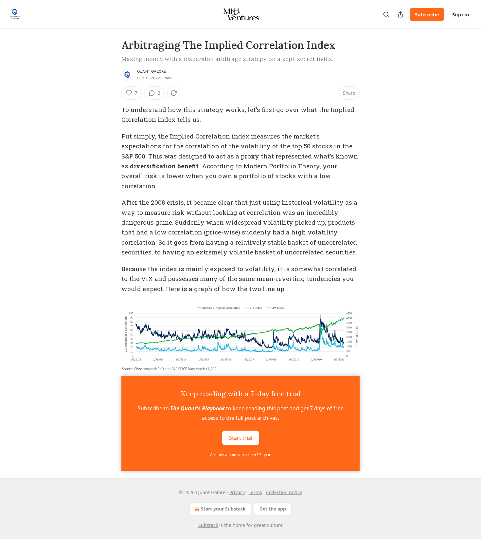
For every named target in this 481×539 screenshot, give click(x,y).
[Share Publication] (400, 14)
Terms (255, 492)
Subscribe (427, 14)
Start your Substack (223, 509)
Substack (208, 525)
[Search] (386, 14)
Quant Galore (151, 71)
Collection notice (284, 492)
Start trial (240, 437)
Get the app (272, 509)
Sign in (460, 14)
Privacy (237, 492)
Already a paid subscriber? (240, 454)
